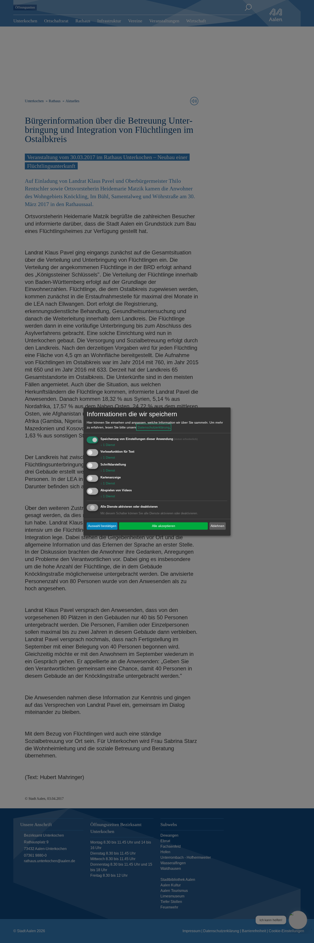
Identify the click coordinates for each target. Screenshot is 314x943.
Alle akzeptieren (163, 526)
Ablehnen (217, 526)
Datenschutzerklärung (154, 427)
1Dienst (107, 444)
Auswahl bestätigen (102, 526)
